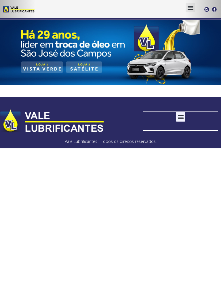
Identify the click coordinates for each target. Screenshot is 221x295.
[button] (190, 7)
